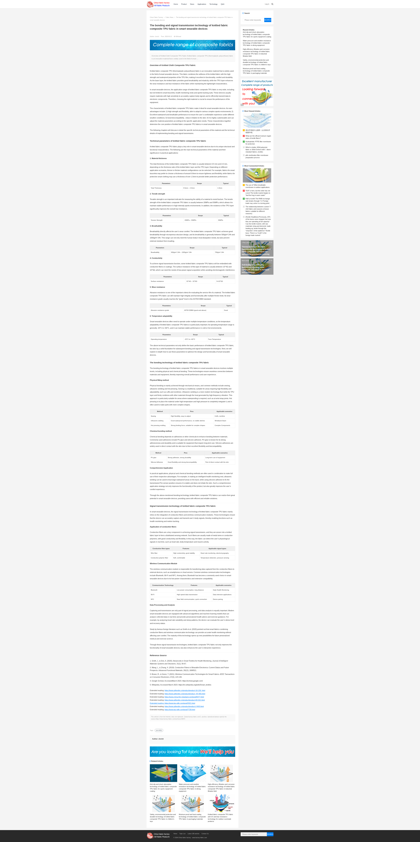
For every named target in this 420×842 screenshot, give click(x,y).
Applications (202, 4)
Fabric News (169, 17)
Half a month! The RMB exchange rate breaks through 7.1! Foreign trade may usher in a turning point (258, 201)
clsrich (157, 36)
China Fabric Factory (156, 17)
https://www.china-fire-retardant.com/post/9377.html (184, 697)
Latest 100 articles (193, 833)
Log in (267, 4)
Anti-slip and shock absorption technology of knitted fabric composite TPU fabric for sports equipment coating (257, 34)
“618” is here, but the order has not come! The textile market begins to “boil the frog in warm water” (258, 193)
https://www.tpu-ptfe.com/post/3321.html (179, 703)
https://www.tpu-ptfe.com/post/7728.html (179, 710)
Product (184, 4)
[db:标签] (159, 730)
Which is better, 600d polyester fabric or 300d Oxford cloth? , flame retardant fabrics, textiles (258, 149)
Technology (213, 4)
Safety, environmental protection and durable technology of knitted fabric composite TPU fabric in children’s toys (257, 62)
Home (176, 4)
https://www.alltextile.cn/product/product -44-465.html (184, 694)
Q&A (222, 4)
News (192, 4)
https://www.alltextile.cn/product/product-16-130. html (184, 690)
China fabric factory (184, 837)
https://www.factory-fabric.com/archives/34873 (170, 719)
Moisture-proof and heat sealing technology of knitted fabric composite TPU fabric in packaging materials (192, 816)
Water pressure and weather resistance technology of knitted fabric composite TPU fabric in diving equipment (257, 43)
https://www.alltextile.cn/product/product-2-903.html (184, 706)
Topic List (182, 833)
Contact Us (205, 833)
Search (267, 20)
